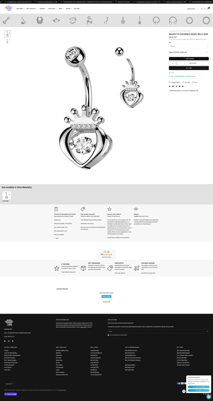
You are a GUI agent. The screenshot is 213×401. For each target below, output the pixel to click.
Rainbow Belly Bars (95, 372)
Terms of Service (7, 367)
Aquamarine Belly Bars (96, 358)
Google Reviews (65, 272)
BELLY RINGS (20, 8)
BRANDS (68, 8)
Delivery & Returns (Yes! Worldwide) (12, 355)
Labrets (57, 370)
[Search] (204, 9)
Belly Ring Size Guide (130, 353)
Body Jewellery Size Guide (131, 350)
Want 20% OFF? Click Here (117, 1)
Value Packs (117, 273)
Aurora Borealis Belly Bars (96, 353)
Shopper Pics (72, 272)
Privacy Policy (7, 370)
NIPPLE (60, 8)
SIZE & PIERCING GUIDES (132, 347)
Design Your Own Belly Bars (183, 362)
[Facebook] (170, 86)
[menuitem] (20, 8)
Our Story (6, 350)
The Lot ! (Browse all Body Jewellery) (185, 355)
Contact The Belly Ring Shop (10, 353)
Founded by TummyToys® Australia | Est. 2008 (41, 1)
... (125, 362)
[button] (208, 396)
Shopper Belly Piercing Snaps (10, 362)
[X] (173, 86)
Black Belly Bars (94, 355)
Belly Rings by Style (129, 370)
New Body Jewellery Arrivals (62, 350)
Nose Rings (58, 358)
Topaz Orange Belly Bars (96, 375)
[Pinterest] (177, 86)
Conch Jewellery (59, 367)
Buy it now (189, 68)
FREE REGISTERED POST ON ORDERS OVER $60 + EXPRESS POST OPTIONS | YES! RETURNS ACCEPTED (80, 1)
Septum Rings (59, 360)
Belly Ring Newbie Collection (183, 353)
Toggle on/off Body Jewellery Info (178, 52)
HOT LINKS (180, 347)
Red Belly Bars (94, 370)
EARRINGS (42, 8)
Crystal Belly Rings (95, 350)
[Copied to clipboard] (183, 86)
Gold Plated (5, 201)
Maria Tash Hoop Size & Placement (133, 358)
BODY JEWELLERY (31, 8)
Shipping (197, 39)
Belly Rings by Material (130, 365)
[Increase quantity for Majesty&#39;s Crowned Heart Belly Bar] (175, 63)
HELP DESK (76, 8)
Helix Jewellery (59, 365)
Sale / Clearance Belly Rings (183, 350)
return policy (83, 327)
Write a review (106, 296)
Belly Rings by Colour (130, 367)
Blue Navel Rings (94, 360)
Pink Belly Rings (94, 365)
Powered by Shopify (62, 390)
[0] (207, 9)
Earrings (58, 362)
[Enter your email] (207, 331)
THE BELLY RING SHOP (10, 347)
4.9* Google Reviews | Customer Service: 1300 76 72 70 (141, 1)
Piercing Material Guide (130, 355)
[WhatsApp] (180, 86)
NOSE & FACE (51, 8)
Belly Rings (58, 353)
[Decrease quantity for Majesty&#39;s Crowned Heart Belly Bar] (170, 63)
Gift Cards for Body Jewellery (183, 365)
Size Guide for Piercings (9, 358)
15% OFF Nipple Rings (182, 360)
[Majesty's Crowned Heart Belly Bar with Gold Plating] (6, 195)
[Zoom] (160, 33)
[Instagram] (10, 341)
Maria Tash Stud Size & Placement (132, 360)
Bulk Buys (123, 273)
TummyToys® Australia (9, 365)
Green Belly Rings (95, 362)
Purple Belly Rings (95, 367)
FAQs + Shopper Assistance (10, 360)
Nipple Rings (59, 355)
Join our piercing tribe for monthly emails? (118, 335)
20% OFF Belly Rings (181, 358)
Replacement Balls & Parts (62, 375)
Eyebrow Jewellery (60, 372)
